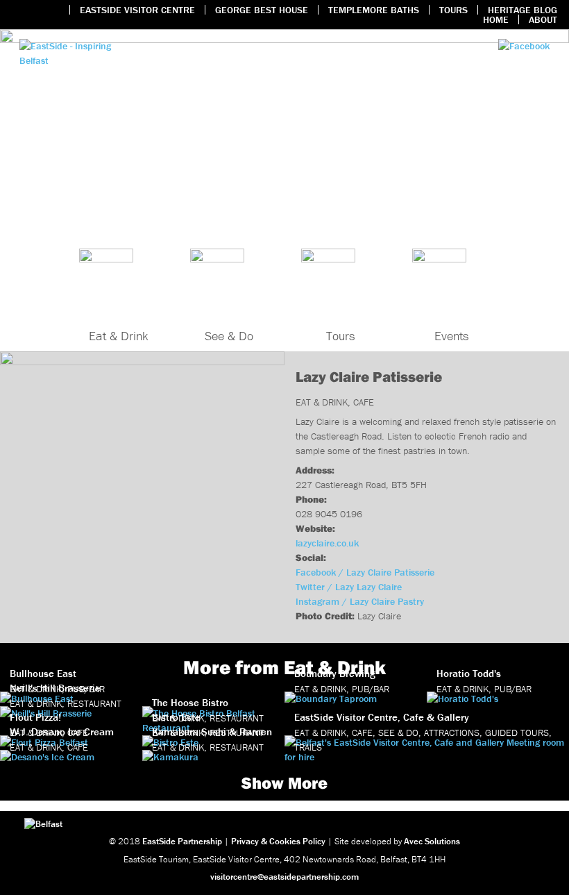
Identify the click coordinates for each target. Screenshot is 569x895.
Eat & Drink (118, 336)
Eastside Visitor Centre (137, 10)
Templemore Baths (373, 10)
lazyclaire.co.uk (327, 543)
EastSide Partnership (182, 841)
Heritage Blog (522, 10)
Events (451, 336)
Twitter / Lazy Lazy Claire (349, 586)
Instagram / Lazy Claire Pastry (360, 601)
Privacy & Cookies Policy (278, 841)
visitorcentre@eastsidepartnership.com (284, 877)
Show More (284, 782)
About (543, 19)
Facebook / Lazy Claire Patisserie (365, 572)
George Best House (261, 10)
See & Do (229, 336)
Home (496, 19)
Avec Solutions (432, 841)
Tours (453, 10)
